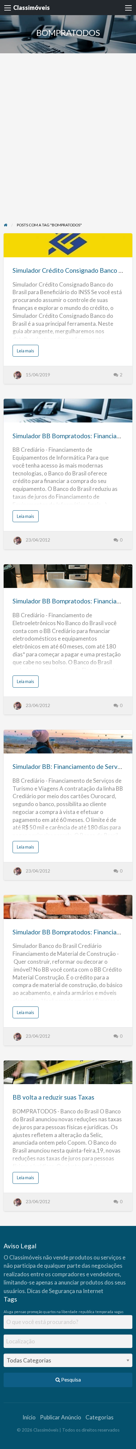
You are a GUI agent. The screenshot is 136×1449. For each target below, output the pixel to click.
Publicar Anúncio (60, 1417)
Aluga (8, 1311)
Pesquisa (70, 1380)
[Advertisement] (68, 145)
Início (29, 1417)
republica (86, 1311)
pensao (20, 1311)
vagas (118, 1311)
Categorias (99, 1417)
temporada (104, 1311)
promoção (34, 1311)
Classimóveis (31, 7)
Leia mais (27, 352)
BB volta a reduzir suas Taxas (53, 1097)
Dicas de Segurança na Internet (65, 1290)
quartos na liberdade (60, 1311)
